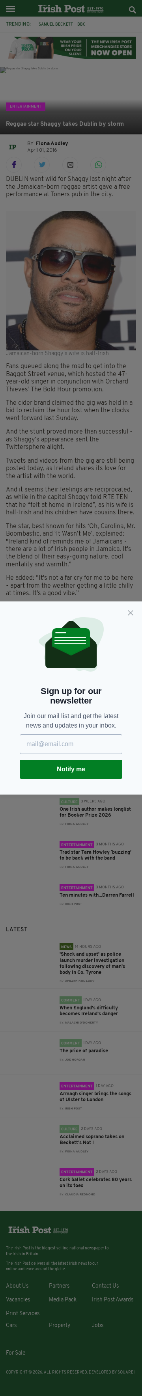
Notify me (71, 769)
